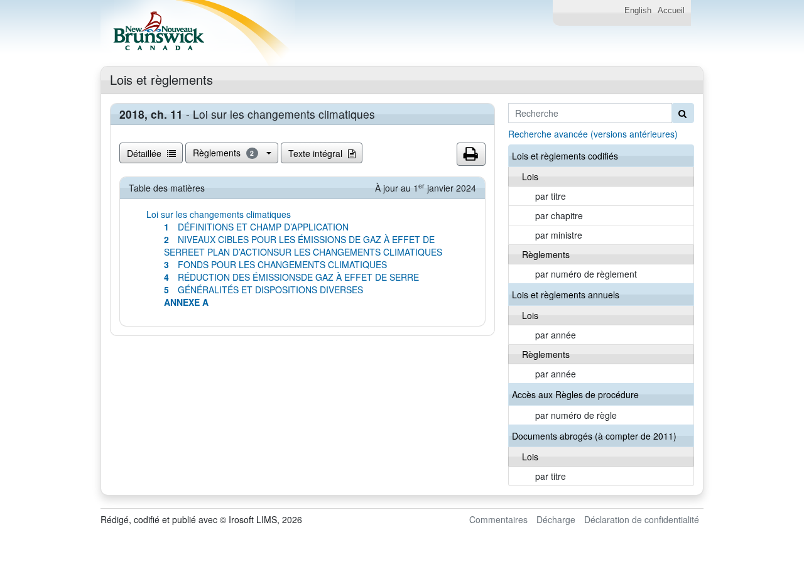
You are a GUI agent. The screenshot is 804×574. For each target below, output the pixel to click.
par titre (550, 196)
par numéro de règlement (586, 274)
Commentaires (498, 519)
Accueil (671, 10)
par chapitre (559, 215)
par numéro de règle (576, 415)
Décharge (555, 519)
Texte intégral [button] (316, 153)
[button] (471, 154)
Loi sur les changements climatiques (218, 214)
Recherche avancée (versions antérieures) (593, 133)
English (637, 10)
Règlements (223, 152)
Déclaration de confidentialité (641, 519)
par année (555, 334)
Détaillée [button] (145, 153)
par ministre (558, 235)
